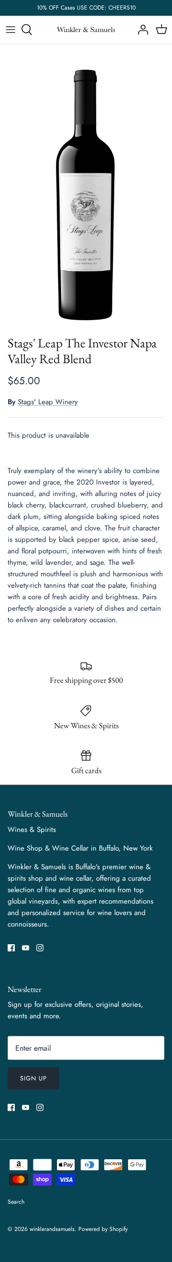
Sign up (33, 1078)
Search (16, 1201)
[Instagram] (39, 947)
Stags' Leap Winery (48, 402)
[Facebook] (11, 947)
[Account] (140, 29)
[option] (86, 187)
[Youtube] (25, 947)
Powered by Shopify (103, 1229)
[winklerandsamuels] (86, 30)
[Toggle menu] (10, 29)
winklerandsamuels (52, 1229)
